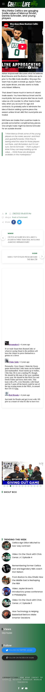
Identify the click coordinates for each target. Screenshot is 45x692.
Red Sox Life (17, 680)
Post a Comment (20, 217)
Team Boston (22, 682)
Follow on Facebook (21, 657)
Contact (35, 677)
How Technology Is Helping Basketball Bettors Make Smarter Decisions (25, 614)
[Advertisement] (22, 185)
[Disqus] (22, 305)
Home (22, 677)
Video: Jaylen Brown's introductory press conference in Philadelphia (27, 591)
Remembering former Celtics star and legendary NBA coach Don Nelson (27, 568)
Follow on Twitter (20, 650)
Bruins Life (38, 680)
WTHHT (27, 677)
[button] (13, 222)
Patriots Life (27, 680)
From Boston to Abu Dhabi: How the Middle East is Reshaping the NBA (27, 580)
